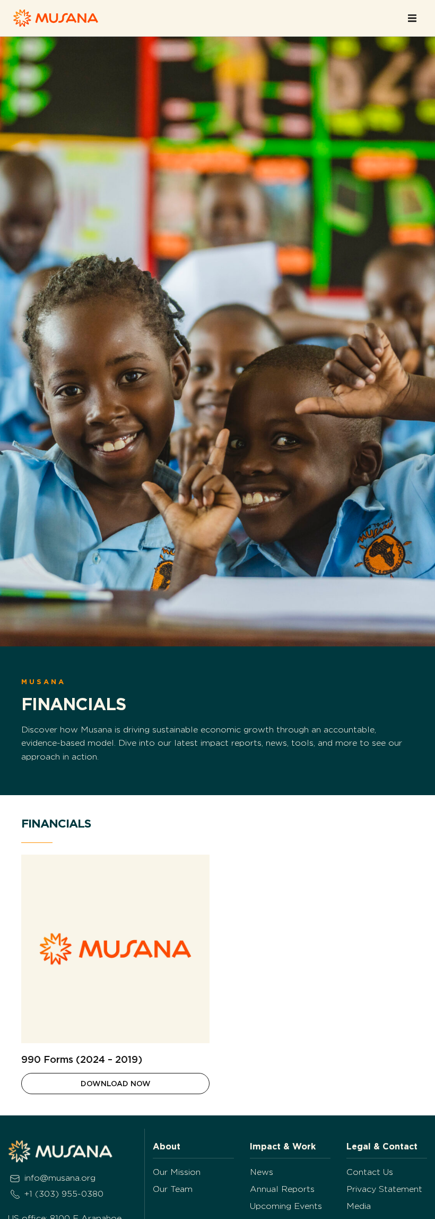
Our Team (173, 1189)
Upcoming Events (286, 1206)
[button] (412, 18)
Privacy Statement (384, 1189)
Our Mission (177, 1172)
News (261, 1172)
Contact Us (369, 1172)
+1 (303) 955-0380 (63, 1194)
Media (358, 1206)
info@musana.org (59, 1178)
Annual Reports (282, 1189)
